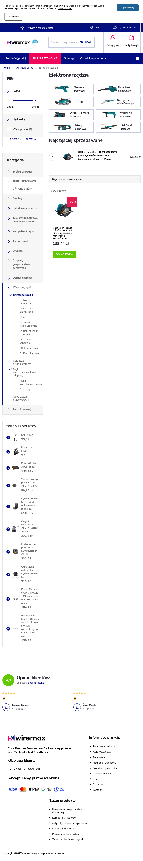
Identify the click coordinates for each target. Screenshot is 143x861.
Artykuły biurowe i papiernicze (70, 823)
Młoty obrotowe (29, 348)
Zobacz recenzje (37, 683)
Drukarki (18, 251)
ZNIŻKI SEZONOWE (24, 181)
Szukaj (85, 42)
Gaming (17, 198)
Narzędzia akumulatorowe (22, 362)
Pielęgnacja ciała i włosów (67, 834)
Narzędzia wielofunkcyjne (28, 324)
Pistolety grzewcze (25, 301)
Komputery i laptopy (25, 231)
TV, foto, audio (21, 241)
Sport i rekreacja (23, 409)
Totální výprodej (22, 171)
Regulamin (99, 757)
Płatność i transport (104, 763)
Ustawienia (13, 16)
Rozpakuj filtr (21, 139)
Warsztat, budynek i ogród (67, 839)
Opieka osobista (22, 277)
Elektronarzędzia (23, 294)
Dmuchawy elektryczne (26, 310)
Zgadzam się (127, 7)
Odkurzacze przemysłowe (21, 398)
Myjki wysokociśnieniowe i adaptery (25, 372)
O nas (96, 779)
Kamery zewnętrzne (63, 828)
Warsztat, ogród (22, 287)
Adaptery (25, 389)
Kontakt (97, 790)
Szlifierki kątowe (29, 353)
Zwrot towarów (102, 752)
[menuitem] (15, 58)
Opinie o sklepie (102, 773)
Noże (23, 317)
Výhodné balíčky (22, 188)
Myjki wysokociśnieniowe (31, 382)
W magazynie (22, 129)
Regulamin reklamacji (105, 746)
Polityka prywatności (105, 768)
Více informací (65, 8)
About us (98, 784)
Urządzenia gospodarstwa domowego (67, 811)
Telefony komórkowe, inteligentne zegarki (25, 219)
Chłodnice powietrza (25, 208)
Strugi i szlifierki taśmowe (29, 332)
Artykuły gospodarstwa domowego (21, 264)
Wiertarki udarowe (25, 341)
